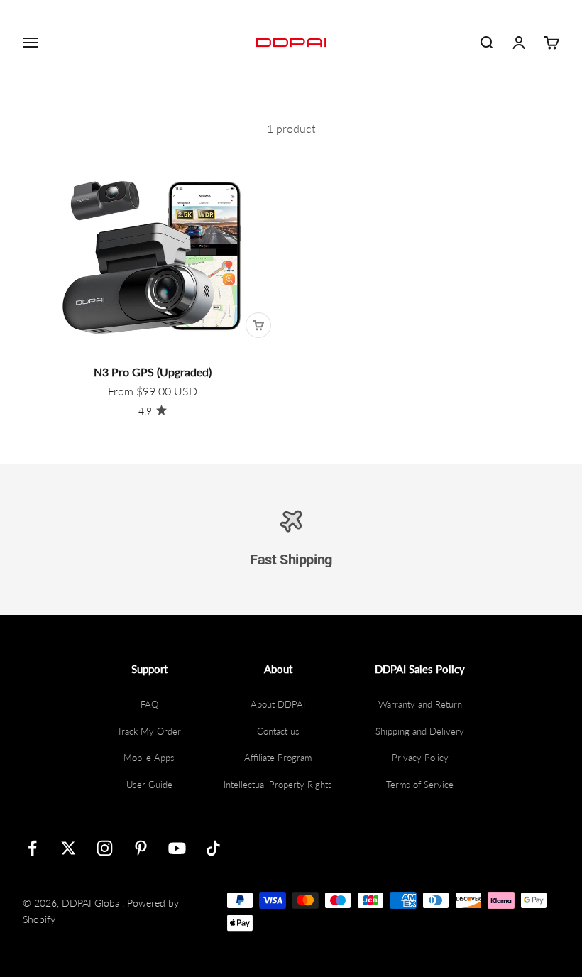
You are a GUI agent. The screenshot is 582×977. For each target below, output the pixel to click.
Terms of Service (420, 784)
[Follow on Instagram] (104, 848)
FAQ (149, 704)
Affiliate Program (278, 757)
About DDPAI (278, 704)
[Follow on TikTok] (213, 848)
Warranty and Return (420, 704)
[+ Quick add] (258, 325)
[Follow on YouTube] (177, 848)
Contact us (278, 731)
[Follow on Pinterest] (140, 848)
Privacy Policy (420, 757)
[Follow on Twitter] (68, 848)
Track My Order (149, 731)
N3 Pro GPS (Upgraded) (153, 371)
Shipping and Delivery (419, 731)
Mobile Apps (149, 757)
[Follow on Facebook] (32, 848)
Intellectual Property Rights (278, 784)
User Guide (149, 784)
